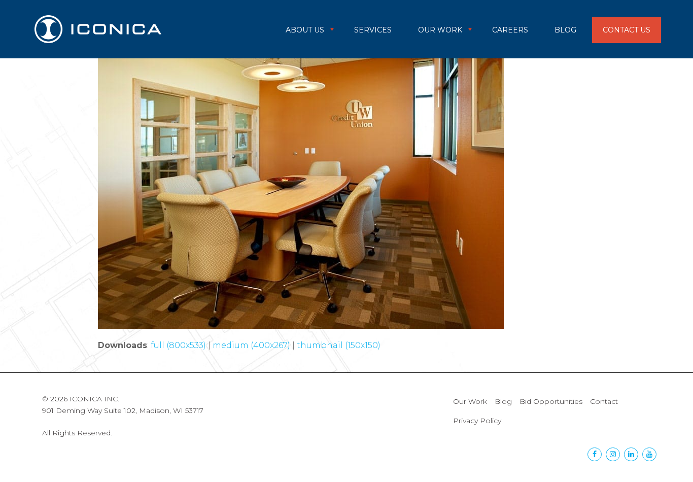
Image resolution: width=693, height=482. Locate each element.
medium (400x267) (251, 345)
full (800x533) (178, 345)
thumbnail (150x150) (338, 345)
